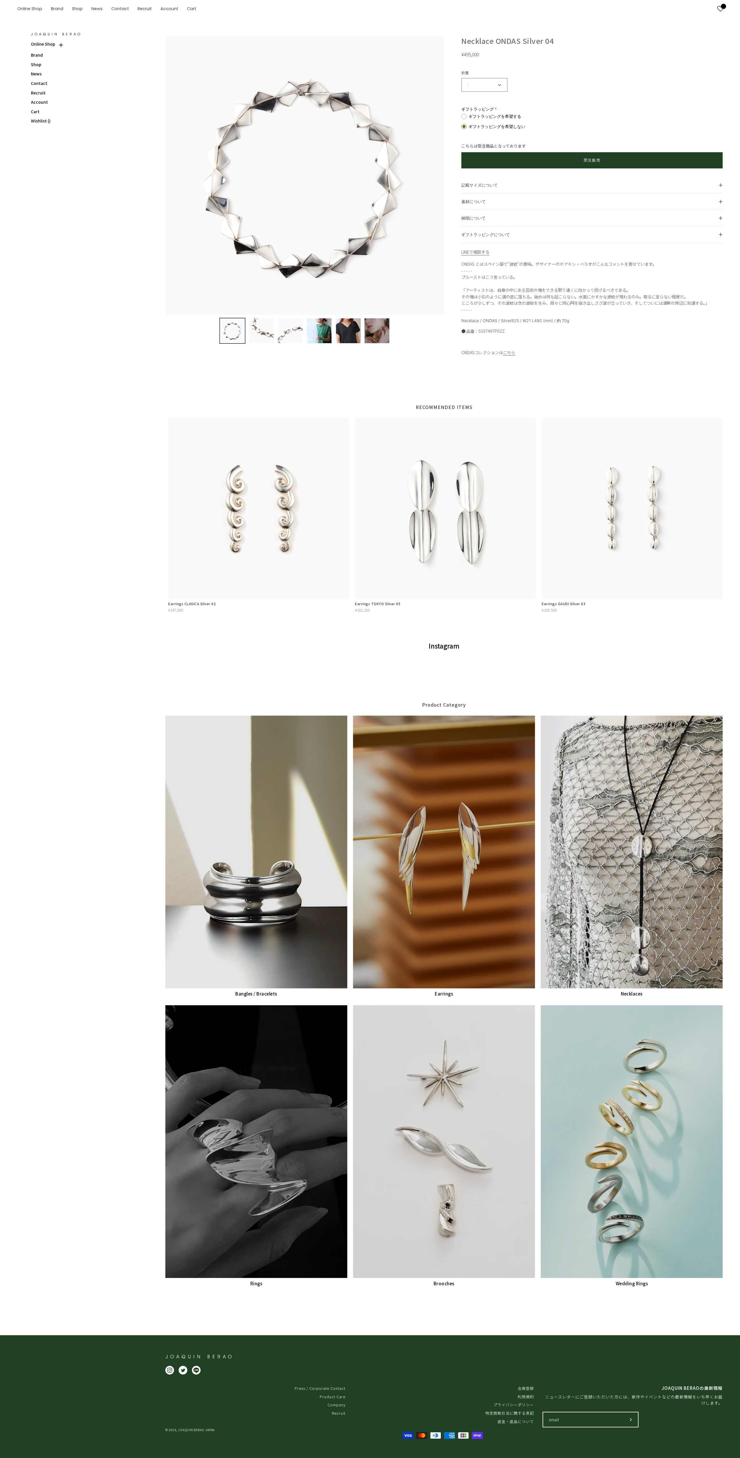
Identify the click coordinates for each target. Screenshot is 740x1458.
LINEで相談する (475, 252)
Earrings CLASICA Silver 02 (192, 603)
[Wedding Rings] (632, 1141)
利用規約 (526, 1396)
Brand (37, 55)
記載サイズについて (479, 185)
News (36, 74)
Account (39, 102)
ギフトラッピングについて (485, 234)
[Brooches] (444, 1141)
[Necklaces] (632, 852)
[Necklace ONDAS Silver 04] (232, 331)
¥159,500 (549, 610)
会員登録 (526, 1388)
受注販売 (592, 160)
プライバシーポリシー (513, 1404)
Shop (36, 64)
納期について (473, 218)
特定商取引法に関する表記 (509, 1413)
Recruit (38, 93)
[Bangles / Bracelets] (256, 852)
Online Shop (43, 44)
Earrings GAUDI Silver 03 (563, 603)
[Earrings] (444, 852)
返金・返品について (515, 1421)
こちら (509, 352)
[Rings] (256, 1141)
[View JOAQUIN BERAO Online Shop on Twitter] (183, 1370)
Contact (39, 83)
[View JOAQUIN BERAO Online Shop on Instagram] (169, 1370)
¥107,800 (175, 610)
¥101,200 (362, 610)
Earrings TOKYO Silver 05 (377, 603)
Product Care (332, 1396)
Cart (35, 111)
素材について (473, 201)
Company (336, 1404)
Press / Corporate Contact (320, 1388)
